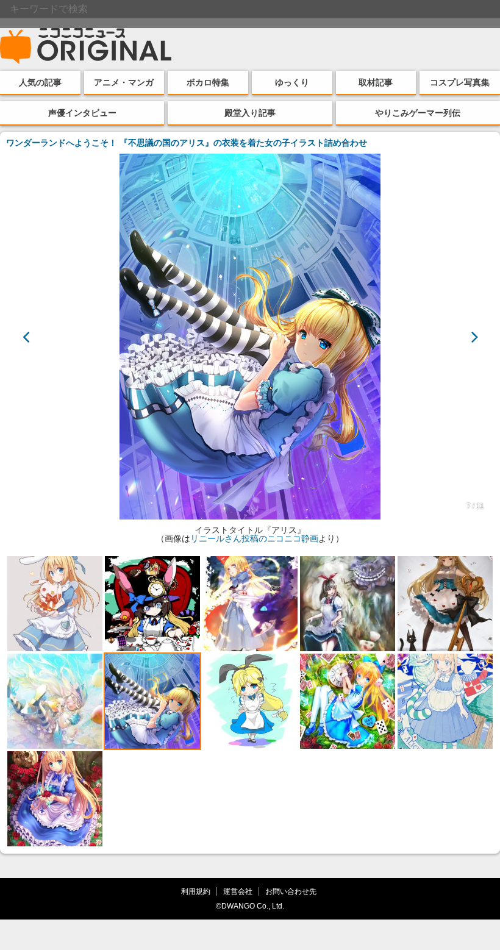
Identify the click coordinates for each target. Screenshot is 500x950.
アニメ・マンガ (124, 82)
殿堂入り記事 (250, 113)
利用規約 (195, 891)
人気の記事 (40, 82)
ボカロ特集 (208, 82)
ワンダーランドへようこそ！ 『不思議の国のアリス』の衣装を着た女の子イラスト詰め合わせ (186, 143)
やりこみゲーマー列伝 (417, 113)
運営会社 (237, 891)
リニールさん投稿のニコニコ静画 (254, 538)
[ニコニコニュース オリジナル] (86, 46)
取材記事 (376, 82)
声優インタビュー (82, 113)
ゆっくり (292, 82)
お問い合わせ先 (290, 891)
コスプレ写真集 (460, 82)
